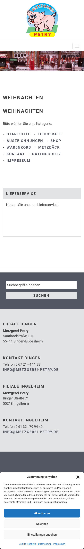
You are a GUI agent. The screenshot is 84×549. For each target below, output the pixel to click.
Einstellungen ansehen (42, 534)
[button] (78, 477)
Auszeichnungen (24, 141)
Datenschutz (44, 544)
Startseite (18, 134)
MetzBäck (49, 147)
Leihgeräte (50, 134)
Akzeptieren (42, 513)
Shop (56, 141)
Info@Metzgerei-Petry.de (31, 370)
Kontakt (15, 154)
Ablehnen (42, 524)
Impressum (59, 544)
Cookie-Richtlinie (27, 544)
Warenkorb (18, 147)
